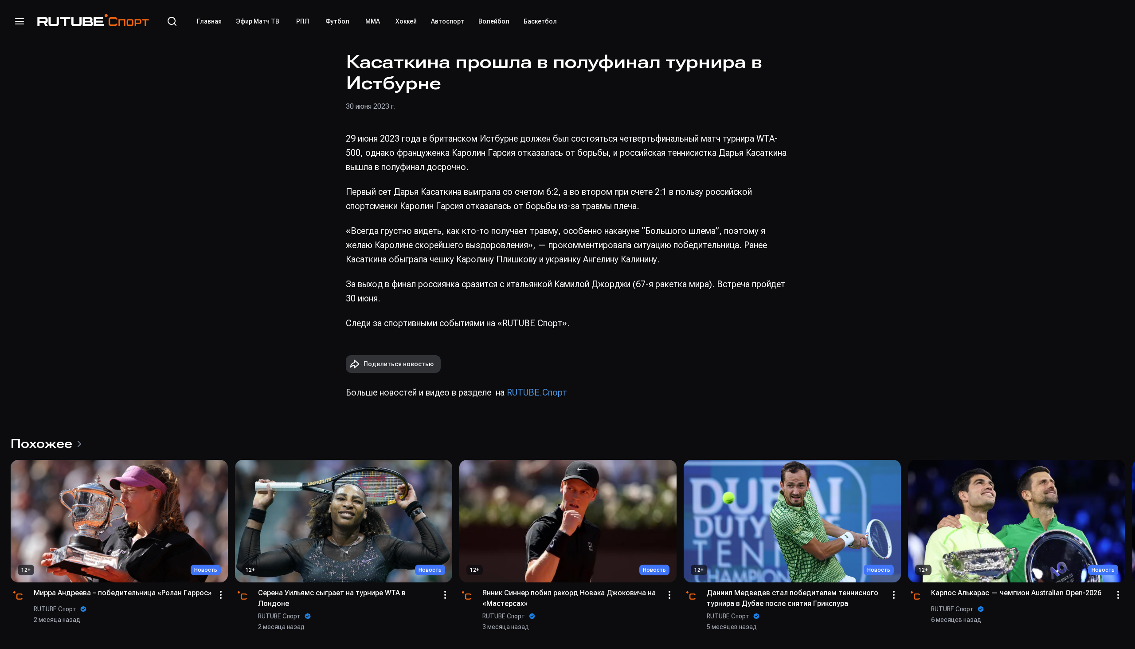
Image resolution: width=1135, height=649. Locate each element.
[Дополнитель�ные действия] (669, 595)
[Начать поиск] (172, 21)
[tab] (209, 21)
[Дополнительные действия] (221, 595)
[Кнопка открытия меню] (19, 21)
